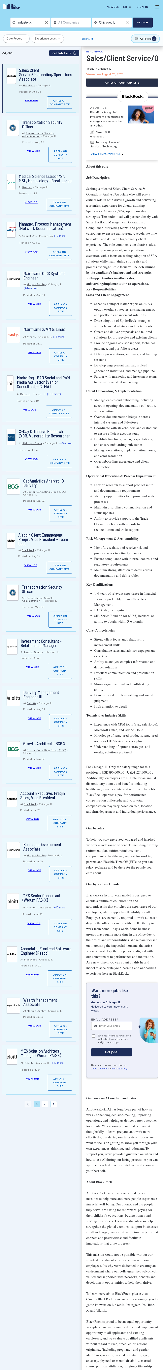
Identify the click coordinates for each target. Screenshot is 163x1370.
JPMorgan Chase (32, 443)
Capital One (29, 236)
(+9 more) (65, 443)
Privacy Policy (119, 1068)
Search (142, 22)
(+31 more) (54, 394)
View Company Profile (105, 154)
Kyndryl (31, 337)
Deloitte (25, 394)
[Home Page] (12, 7)
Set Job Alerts (61, 53)
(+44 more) (31, 288)
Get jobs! (111, 1052)
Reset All (87, 39)
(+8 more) (59, 337)
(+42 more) (59, 907)
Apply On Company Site (59, 102)
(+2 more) (60, 236)
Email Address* (104, 1020)
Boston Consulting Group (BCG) (46, 492)
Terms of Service (100, 1068)
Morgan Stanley (36, 284)
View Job (31, 100)
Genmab (27, 187)
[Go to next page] (53, 1104)
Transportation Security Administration (38, 135)
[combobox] (33, 22)
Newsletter (117, 7)
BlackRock (29, 85)
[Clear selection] (46, 22)
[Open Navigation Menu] (157, 7)
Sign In (142, 7)
